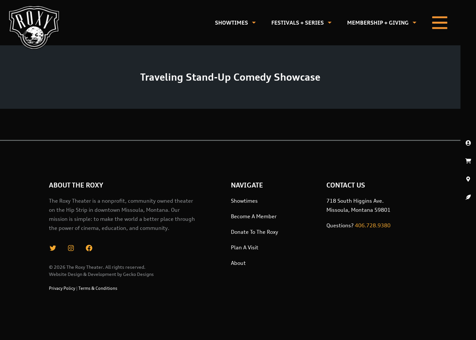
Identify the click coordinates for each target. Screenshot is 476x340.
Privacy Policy (62, 288)
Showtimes (231, 22)
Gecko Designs (138, 274)
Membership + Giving (378, 22)
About (238, 263)
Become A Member (254, 216)
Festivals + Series (297, 22)
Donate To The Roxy (254, 232)
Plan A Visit (244, 247)
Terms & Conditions (97, 288)
